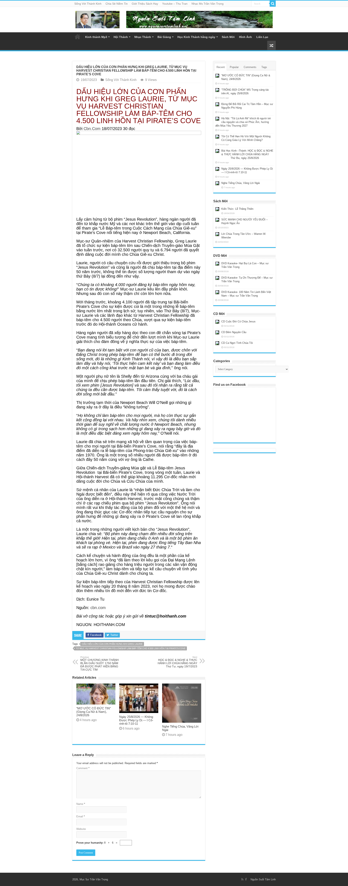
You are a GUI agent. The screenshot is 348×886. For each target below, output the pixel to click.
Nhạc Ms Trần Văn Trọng (208, 3)
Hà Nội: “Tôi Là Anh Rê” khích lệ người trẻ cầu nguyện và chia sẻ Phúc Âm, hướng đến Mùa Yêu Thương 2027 (243, 122)
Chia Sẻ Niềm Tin (117, 3)
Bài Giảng (164, 37)
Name (80, 803)
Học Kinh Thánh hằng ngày (196, 37)
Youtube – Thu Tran (174, 3)
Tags (264, 67)
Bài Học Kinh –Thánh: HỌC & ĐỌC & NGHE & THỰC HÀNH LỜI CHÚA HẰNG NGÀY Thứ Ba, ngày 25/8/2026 (244, 154)
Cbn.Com (92, 128)
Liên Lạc (262, 37)
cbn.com (98, 607)
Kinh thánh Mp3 (96, 37)
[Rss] (242, 879)
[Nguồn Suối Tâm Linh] (97, 19)
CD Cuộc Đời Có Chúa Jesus (238, 321)
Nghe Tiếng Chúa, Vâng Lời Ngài (240, 183)
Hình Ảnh (245, 37)
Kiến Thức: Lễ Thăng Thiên (237, 208)
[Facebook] (246, 879)
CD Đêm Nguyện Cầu (233, 332)
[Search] (273, 4)
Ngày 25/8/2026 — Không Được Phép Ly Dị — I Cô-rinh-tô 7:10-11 (136, 720)
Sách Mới (228, 37)
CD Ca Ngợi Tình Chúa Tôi (237, 342)
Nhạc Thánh (142, 37)
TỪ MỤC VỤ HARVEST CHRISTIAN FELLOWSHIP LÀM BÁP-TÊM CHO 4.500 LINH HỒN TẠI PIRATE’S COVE (130, 648)
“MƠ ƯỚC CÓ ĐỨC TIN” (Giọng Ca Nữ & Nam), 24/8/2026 (93, 712)
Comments (250, 67)
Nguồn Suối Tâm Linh (263, 879)
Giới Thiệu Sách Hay (145, 3)
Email (80, 816)
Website (81, 828)
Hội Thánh (121, 37)
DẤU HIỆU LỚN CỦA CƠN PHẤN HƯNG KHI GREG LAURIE (112, 644)
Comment (82, 768)
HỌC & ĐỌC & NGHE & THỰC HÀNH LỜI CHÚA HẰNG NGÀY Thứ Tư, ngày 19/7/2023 (177, 662)
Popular (234, 67)
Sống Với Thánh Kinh (88, 3)
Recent (220, 67)
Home (77, 36)
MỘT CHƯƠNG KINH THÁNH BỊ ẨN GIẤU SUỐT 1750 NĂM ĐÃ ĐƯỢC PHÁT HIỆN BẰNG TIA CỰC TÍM (99, 663)
